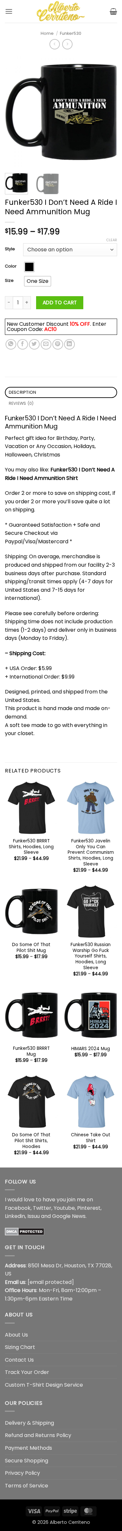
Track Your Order (27, 1372)
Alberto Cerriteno (70, 1522)
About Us (16, 1335)
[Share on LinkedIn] (69, 344)
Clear (111, 240)
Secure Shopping (26, 1460)
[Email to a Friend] (46, 344)
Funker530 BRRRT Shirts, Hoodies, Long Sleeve (31, 846)
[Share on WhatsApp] (11, 344)
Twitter (42, 1208)
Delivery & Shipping (29, 1423)
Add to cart (60, 302)
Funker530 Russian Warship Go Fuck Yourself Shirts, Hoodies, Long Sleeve (91, 956)
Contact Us (19, 1360)
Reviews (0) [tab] (21, 403)
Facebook (18, 1208)
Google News (69, 1216)
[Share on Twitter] (34, 344)
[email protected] (51, 1282)
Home (47, 33)
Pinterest (89, 1208)
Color (11, 266)
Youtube (64, 1208)
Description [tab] (22, 392)
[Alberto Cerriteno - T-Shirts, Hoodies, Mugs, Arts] (61, 11)
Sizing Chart (20, 1347)
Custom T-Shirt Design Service (44, 1385)
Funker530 (70, 33)
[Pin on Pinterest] (57, 344)
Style (10, 249)
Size (9, 280)
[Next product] (54, 44)
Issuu (33, 1216)
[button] (9, 11)
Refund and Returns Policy (38, 1435)
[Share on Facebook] (22, 344)
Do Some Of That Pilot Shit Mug (31, 947)
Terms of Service (26, 1485)
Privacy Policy (22, 1473)
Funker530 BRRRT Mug (31, 1051)
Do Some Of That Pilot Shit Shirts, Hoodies (31, 1140)
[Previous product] (67, 44)
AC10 (50, 329)
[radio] (29, 267)
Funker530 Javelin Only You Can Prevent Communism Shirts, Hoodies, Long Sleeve (91, 852)
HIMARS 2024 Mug (90, 1049)
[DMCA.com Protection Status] (24, 1231)
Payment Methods (28, 1448)
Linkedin (15, 1216)
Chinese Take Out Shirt (90, 1137)
